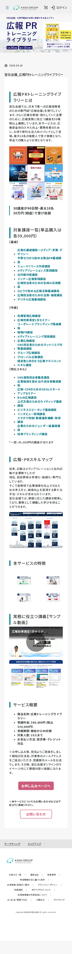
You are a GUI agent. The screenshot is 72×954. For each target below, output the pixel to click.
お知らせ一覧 (17, 874)
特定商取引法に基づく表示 (34, 879)
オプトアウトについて (43, 889)
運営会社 (36, 874)
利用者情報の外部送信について (34, 894)
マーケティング (12, 843)
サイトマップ (59, 899)
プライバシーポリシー (50, 884)
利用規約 (20, 889)
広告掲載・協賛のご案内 (20, 884)
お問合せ (42, 899)
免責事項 (53, 874)
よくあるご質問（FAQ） (19, 899)
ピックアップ (34, 843)
